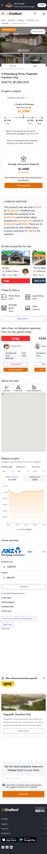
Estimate (11, 20)
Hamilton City (33, 20)
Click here (11, 143)
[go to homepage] (14, 14)
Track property (38, 32)
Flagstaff (4, 23)
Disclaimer (5, 628)
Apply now (7, 624)
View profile (16, 364)
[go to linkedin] (11, 847)
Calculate (24, 587)
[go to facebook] (7, 847)
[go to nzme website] (40, 810)
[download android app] (27, 840)
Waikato (20, 20)
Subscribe (23, 794)
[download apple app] (9, 840)
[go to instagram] (2, 847)
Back (3, 20)
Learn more (23, 731)
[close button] (2, 5)
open (42, 5)
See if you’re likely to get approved (17, 618)
